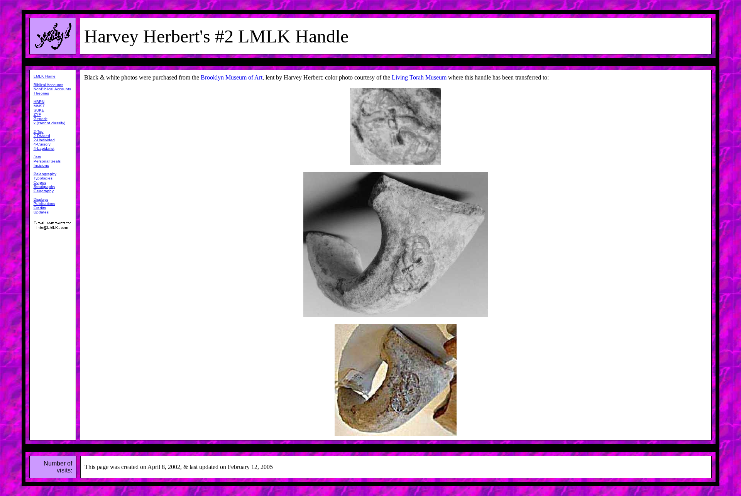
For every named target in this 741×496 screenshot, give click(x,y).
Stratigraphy (44, 187)
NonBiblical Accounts (52, 89)
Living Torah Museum (419, 77)
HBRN (39, 102)
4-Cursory (42, 144)
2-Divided (42, 136)
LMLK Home (45, 76)
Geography (44, 191)
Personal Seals (47, 161)
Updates (41, 212)
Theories (41, 93)
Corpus (40, 182)
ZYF (37, 114)
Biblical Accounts (48, 85)
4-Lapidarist (44, 148)
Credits (40, 208)
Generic (40, 119)
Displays (41, 199)
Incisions (41, 165)
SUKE (39, 110)
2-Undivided (44, 140)
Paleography (45, 174)
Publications (44, 203)
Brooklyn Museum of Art (231, 77)
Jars (37, 157)
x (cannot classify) (49, 123)
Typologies (43, 178)
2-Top (39, 131)
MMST (39, 106)
